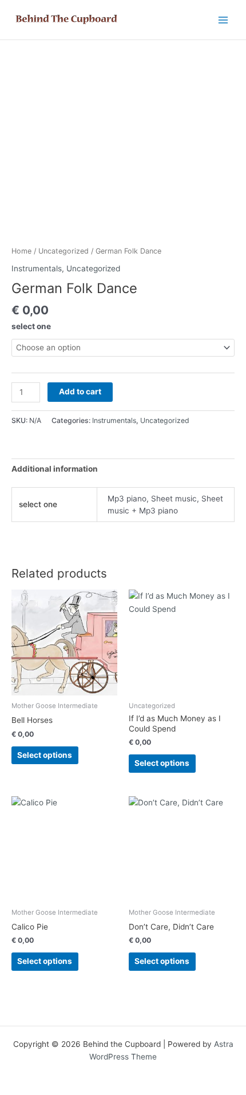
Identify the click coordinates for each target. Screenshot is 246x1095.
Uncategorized (63, 251)
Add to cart (80, 391)
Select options (44, 755)
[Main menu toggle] (223, 20)
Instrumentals (36, 268)
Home (21, 251)
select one (31, 326)
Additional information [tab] (54, 468)
